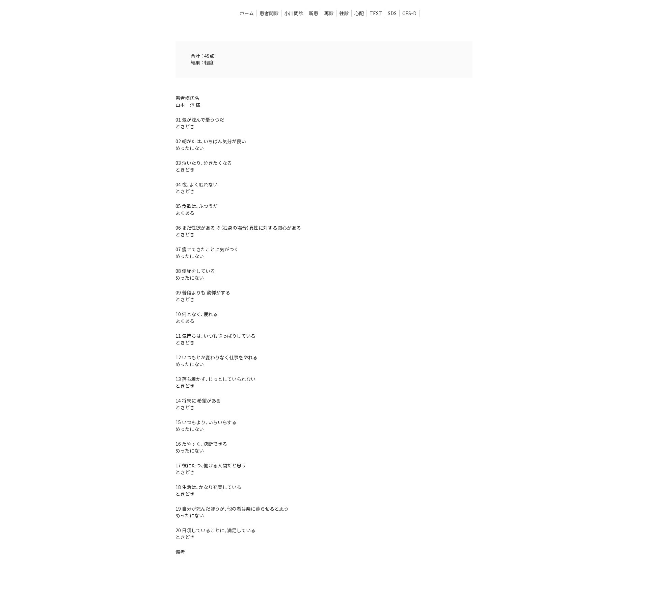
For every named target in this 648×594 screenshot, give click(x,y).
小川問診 (293, 13)
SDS (392, 13)
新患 (313, 13)
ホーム (247, 13)
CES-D (409, 13)
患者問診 (269, 13)
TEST (376, 13)
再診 (328, 13)
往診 (344, 13)
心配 (359, 13)
